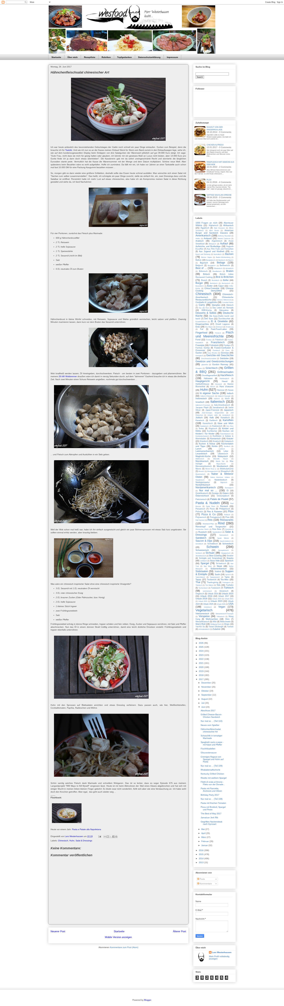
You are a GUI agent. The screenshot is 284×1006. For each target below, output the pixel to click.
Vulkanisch (220, 616)
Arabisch (200, 241)
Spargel (205, 563)
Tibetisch (199, 585)
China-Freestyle (211, 288)
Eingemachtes (202, 324)
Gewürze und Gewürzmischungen (214, 361)
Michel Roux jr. (210, 469)
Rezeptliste (89, 57)
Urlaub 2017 (223, 596)
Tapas (198, 579)
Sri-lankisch (221, 564)
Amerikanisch (203, 235)
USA (230, 603)
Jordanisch (226, 415)
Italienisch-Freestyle (203, 405)
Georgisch (199, 355)
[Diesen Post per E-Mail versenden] (105, 836)
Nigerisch (223, 482)
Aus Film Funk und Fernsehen (220, 249)
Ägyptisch (205, 228)
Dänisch (229, 305)
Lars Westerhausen (221, 952)
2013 (201, 862)
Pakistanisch (201, 499)
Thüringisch (226, 582)
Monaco (201, 471)
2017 (201, 679)
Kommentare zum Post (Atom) (124, 947)
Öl (228, 491)
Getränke (224, 358)
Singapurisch (225, 553)
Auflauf (224, 243)
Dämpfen (216, 305)
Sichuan (210, 552)
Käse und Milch (225, 423)
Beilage (221, 262)
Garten (199, 353)
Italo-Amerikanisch (222, 405)
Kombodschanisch (202, 436)
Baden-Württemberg (223, 257)
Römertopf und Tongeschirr (211, 526)
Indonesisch (201, 398)
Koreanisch (215, 438)
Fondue (209, 340)
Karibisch (213, 420)
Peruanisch (200, 509)
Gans (228, 350)
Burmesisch (226, 283)
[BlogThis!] (107, 836)
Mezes (198, 469)
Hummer (220, 390)
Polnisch (227, 514)
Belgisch (199, 265)
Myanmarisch (200, 474)
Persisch (224, 506)
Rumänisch (229, 529)
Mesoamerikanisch (204, 466)
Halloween (208, 378)
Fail (201, 329)
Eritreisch (219, 327)
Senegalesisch (223, 550)
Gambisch (216, 350)
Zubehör (217, 629)
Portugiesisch (216, 517)
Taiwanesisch (215, 577)
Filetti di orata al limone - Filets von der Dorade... (213, 783)
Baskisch (221, 260)
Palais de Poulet (219, 499)
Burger (199, 283)
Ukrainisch (223, 591)
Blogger (147, 1000)
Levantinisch (201, 453)
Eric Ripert (209, 327)
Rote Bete (216, 529)
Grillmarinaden (225, 372)
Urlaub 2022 (202, 601)
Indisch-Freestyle (224, 396)
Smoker (230, 556)
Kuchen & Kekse (207, 443)
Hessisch (218, 384)
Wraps (227, 624)
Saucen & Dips (204, 540)
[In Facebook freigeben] (113, 836)
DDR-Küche (207, 310)
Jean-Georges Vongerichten (213, 413)
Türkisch (228, 587)
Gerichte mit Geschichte (220, 355)
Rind (221, 523)
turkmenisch (207, 591)
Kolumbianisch (225, 434)
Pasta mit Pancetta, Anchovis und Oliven (211, 789)
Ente (198, 327)
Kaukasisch (217, 426)
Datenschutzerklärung (149, 57)
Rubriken (106, 57)
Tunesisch (215, 588)
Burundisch (200, 286)
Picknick (199, 512)
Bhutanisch (218, 268)
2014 (201, 858)
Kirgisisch (213, 429)
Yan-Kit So (200, 627)
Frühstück (214, 345)
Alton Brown (214, 230)
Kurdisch (227, 446)
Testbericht (211, 580)
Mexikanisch (222, 466)
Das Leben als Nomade (223, 308)
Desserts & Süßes (206, 312)
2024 (201, 651)
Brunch (204, 280)
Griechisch (212, 368)
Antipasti (208, 238)
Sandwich (201, 537)
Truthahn (229, 585)
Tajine (227, 577)
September (206, 695)
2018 (201, 675)
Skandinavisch (201, 556)
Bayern (230, 260)
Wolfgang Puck (215, 624)
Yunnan (230, 627)
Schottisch (199, 544)
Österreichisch (202, 495)
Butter (210, 286)
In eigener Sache (209, 393)
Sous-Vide (215, 560)
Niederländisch (220, 480)
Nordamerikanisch (206, 487)
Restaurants (226, 519)
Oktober (205, 691)
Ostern (225, 493)
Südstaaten (202, 571)
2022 (201, 659)
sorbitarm (203, 561)
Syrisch (228, 574)
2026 (201, 643)
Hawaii (224, 381)
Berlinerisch (225, 265)
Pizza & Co (208, 514)
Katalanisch (204, 426)
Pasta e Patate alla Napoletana (86, 829)
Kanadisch (225, 418)
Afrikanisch (228, 225)
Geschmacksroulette (208, 358)
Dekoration (224, 310)
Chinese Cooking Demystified (214, 289)
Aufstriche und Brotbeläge (208, 246)
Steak (219, 566)
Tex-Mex (225, 579)
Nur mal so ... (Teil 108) (212, 799)
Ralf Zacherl (200, 520)
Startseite (56, 57)
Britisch (206, 274)
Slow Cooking (215, 555)
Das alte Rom (204, 308)
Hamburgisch (224, 378)
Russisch (202, 532)
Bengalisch (212, 265)
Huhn (71, 840)
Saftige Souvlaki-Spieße (219, 195)
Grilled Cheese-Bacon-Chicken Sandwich (211, 715)
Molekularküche (226, 469)
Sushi (217, 574)
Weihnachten (212, 619)
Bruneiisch (215, 280)
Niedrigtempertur (203, 482)
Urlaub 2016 (206, 596)
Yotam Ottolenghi (216, 627)
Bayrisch (204, 263)
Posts (202, 879)
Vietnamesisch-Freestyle (224, 614)
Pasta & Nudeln (208, 503)
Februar (205, 841)
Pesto (212, 509)
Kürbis (215, 446)
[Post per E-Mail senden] (99, 836)
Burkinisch (214, 283)
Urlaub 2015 (227, 593)
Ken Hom (229, 426)
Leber (226, 451)
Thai (198, 582)
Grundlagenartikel (209, 375)
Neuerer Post (58, 931)
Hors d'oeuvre (226, 386)
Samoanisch (223, 535)
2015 (201, 854)
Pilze (230, 511)
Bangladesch (210, 260)
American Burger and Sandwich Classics (214, 231)
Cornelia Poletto (227, 302)
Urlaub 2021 (229, 599)
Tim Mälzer (209, 585)
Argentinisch (217, 241)
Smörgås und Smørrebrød (210, 558)
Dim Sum (208, 318)
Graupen (199, 368)
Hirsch (212, 386)
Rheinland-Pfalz (208, 524)
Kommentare (205, 883)
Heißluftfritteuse (202, 384)
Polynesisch (201, 517)
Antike (198, 238)
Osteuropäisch (223, 496)
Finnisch (218, 333)
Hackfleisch (226, 375)
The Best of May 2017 (211, 813)
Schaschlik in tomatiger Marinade (211, 736)
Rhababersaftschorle (210, 770)
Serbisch (199, 553)
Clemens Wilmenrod (224, 300)
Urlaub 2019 (216, 599)
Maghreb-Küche (203, 456)
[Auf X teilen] (110, 836)
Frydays (227, 345)
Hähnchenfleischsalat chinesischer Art (211, 730)
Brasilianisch (217, 271)
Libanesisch (223, 454)
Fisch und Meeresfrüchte (214, 334)
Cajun (221, 286)
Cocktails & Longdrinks (206, 302)
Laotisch (222, 449)
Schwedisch (227, 543)
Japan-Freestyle (212, 410)
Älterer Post (179, 931)
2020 (201, 667)
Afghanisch (213, 225)
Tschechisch (203, 588)
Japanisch (228, 410)
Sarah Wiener (223, 538)
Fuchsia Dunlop (203, 348)
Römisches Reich (202, 529)
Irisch (227, 399)
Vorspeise (204, 616)
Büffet (226, 280)
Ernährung (229, 327)
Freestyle (200, 345)
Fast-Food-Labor (219, 329)
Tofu (219, 585)
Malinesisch (200, 459)
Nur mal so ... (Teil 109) (212, 766)
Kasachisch (208, 423)
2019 (201, 671)
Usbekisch (208, 607)
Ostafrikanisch (202, 493)
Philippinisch (224, 509)
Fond (198, 339)
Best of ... (201, 268)
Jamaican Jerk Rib (209, 817)
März (204, 837)
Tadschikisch (200, 577)
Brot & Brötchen (224, 277)
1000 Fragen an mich (206, 223)
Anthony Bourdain (224, 236)
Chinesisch (63, 840)
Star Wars (208, 566)
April (203, 833)
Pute (227, 517)
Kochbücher (212, 431)
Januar (204, 845)
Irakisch (217, 398)
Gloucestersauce (209, 752)
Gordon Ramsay (220, 364)
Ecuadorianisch (201, 321)
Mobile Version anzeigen (118, 937)
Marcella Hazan (220, 459)
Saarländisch (217, 532)
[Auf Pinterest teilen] (116, 836)
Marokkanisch (202, 461)
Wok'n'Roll (200, 624)
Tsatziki (68, 150)
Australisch (218, 254)
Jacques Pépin (202, 408)
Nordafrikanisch (203, 485)
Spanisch (229, 560)
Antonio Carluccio (224, 238)
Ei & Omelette (219, 321)
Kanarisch (200, 420)
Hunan (230, 390)
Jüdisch (199, 417)
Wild (214, 622)
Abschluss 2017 (208, 710)
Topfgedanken (124, 57)
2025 (201, 647)
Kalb (212, 417)
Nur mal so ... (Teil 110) (211, 721)
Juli (203, 703)
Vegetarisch (204, 610)
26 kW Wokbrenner (68, 376)
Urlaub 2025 (208, 604)
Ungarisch (200, 594)
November (206, 687)
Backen (229, 254)
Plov (209, 180)
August (204, 699)
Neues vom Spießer (210, 725)
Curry (202, 305)
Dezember (206, 683)
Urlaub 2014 (213, 594)
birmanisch (229, 268)
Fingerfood (201, 332)
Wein (227, 619)
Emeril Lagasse (223, 324)
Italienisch (217, 401)
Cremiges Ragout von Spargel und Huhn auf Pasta (212, 759)
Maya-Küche (221, 464)
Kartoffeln (228, 420)
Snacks (230, 558)
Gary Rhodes (212, 353)
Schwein (212, 547)
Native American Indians (220, 477)
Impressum (172, 57)
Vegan (221, 606)
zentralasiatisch (204, 629)
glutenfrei (204, 364)
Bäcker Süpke (206, 257)
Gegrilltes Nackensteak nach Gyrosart (211, 822)
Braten (229, 271)
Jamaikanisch (218, 408)
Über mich (72, 57)
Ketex (201, 429)
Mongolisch (226, 471)
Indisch (230, 393)
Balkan (198, 260)
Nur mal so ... (208, 490)
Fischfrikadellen (208, 748)
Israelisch (200, 402)
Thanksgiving (212, 582)
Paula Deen (210, 506)
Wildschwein (225, 622)
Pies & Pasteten (214, 511)
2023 (201, 655)
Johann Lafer (212, 415)
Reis (210, 519)
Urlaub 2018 (201, 598)
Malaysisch (223, 456)
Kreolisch (204, 441)
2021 (201, 663)
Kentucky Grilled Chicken (212, 774)
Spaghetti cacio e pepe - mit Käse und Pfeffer (212, 743)
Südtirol (218, 571)
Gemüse (225, 353)
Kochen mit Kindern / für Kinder (214, 432)
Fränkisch (219, 340)
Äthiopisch (212, 244)
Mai (203, 829)
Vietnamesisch (202, 613)
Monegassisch (212, 471)
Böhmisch (203, 271)
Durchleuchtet (224, 319)
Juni (203, 707)
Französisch (218, 342)
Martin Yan (220, 461)
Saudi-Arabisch (225, 541)
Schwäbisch (212, 544)
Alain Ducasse (219, 228)
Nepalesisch (200, 480)
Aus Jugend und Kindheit (211, 251)
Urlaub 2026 (221, 604)
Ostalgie (215, 493)
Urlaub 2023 (216, 601)
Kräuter (229, 438)
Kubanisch (228, 441)
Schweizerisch (202, 550)
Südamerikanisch (218, 568)
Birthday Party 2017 (210, 795)
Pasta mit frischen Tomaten (213, 803)
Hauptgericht (203, 381)
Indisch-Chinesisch (207, 396)
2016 (201, 850)
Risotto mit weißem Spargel (213, 778)
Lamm (198, 448)
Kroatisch (217, 441)
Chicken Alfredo (215, 145)
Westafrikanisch (202, 622)
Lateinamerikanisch (205, 451)
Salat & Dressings (84, 840)
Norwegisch (229, 488)
